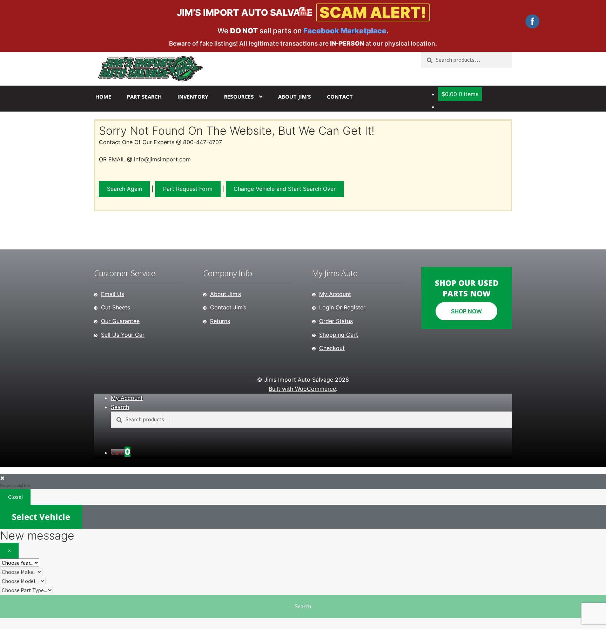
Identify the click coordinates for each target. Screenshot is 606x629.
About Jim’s (294, 96)
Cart (120, 452)
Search (303, 606)
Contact (340, 96)
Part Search (144, 96)
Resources (239, 96)
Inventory (192, 96)
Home (103, 96)
